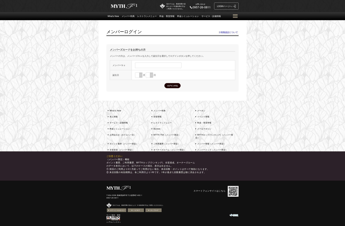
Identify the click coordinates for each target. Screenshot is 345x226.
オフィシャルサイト (117, 210)
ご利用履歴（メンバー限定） (166, 143)
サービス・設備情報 (211, 16)
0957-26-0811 (112, 198)
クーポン (201, 110)
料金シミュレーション (188, 16)
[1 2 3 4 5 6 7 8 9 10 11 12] (138, 74)
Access (156, 128)
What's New (113, 16)
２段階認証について (228, 32)
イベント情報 (203, 116)
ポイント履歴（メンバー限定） (124, 143)
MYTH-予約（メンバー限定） (166, 134)
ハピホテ (137, 210)
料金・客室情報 (167, 16)
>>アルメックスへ (113, 222)
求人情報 (114, 116)
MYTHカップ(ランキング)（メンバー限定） (214, 136)
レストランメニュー (147, 16)
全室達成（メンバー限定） (122, 149)
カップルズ (154, 210)
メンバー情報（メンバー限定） (211, 143)
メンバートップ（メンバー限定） (212, 149)
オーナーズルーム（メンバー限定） (169, 149)
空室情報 (157, 116)
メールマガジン (204, 128)
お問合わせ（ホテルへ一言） (123, 134)
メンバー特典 (128, 16)
